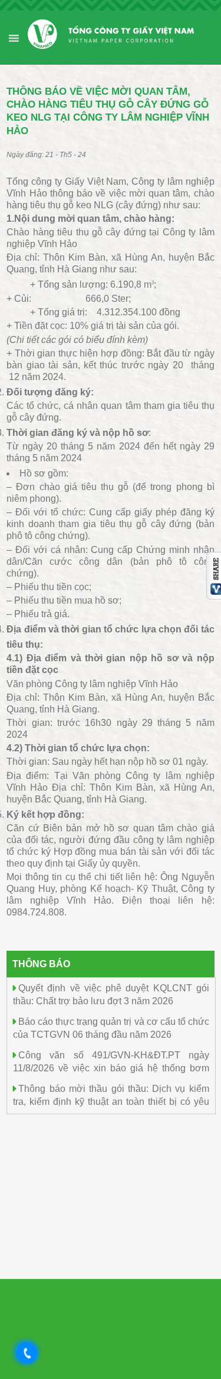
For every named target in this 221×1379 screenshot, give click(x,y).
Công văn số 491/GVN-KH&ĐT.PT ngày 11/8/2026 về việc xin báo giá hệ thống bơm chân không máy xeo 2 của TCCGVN (111, 1067)
